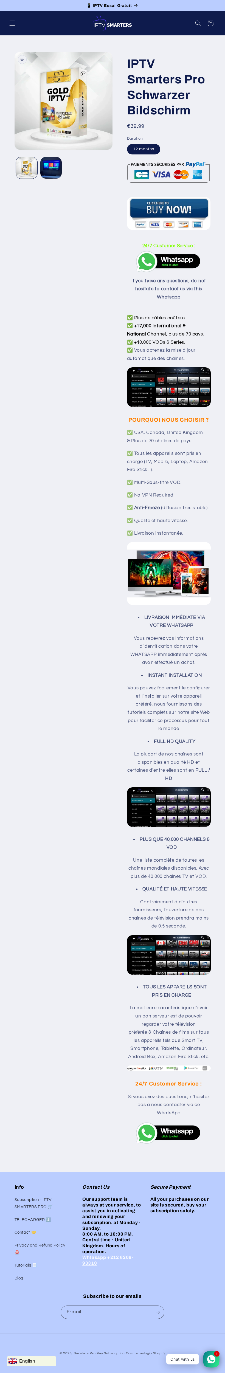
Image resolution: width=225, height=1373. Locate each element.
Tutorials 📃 (26, 1265)
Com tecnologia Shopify (145, 1353)
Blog (19, 1278)
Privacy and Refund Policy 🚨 (40, 1248)
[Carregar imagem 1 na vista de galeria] (26, 167)
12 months (143, 149)
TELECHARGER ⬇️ (33, 1220)
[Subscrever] (157, 1312)
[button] (12, 23)
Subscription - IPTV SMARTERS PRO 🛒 (34, 1203)
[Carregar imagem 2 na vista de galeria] (51, 167)
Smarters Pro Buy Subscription (99, 1353)
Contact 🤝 (25, 1232)
